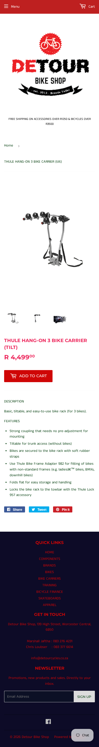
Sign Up (84, 697)
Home (8, 145)
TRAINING (49, 585)
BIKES (49, 572)
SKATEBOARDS (49, 598)
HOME (49, 552)
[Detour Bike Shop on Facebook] (48, 722)
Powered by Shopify (69, 737)
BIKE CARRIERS (49, 578)
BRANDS (49, 565)
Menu (15, 6)
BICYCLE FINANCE (49, 591)
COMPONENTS (49, 559)
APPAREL (49, 605)
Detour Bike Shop (35, 737)
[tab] (49, 402)
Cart (91, 6)
